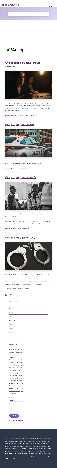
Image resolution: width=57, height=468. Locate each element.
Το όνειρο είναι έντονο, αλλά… (16, 360)
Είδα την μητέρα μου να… (15, 344)
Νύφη (10, 309)
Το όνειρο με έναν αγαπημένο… (17, 365)
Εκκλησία (12, 332)
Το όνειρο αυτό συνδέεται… (16, 375)
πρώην (11, 305)
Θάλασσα (12, 320)
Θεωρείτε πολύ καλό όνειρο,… (16, 349)
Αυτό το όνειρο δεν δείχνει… (16, 391)
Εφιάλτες (12, 312)
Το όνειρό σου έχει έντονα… (16, 370)
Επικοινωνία (40, 456)
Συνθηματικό (12, 407)
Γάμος (11, 336)
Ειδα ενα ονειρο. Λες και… (15, 385)
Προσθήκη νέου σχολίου (31, 115)
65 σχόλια (20, 115)
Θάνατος (11, 328)
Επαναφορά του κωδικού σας (16, 420)
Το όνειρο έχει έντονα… (15, 354)
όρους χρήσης (19, 456)
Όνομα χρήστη (12, 400)
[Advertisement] (28, 30)
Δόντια (11, 316)
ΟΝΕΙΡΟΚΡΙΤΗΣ (12, 5)
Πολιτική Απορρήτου (29, 456)
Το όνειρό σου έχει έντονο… (16, 380)
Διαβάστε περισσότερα (10, 115)
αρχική (14, 458)
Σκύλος (11, 324)
